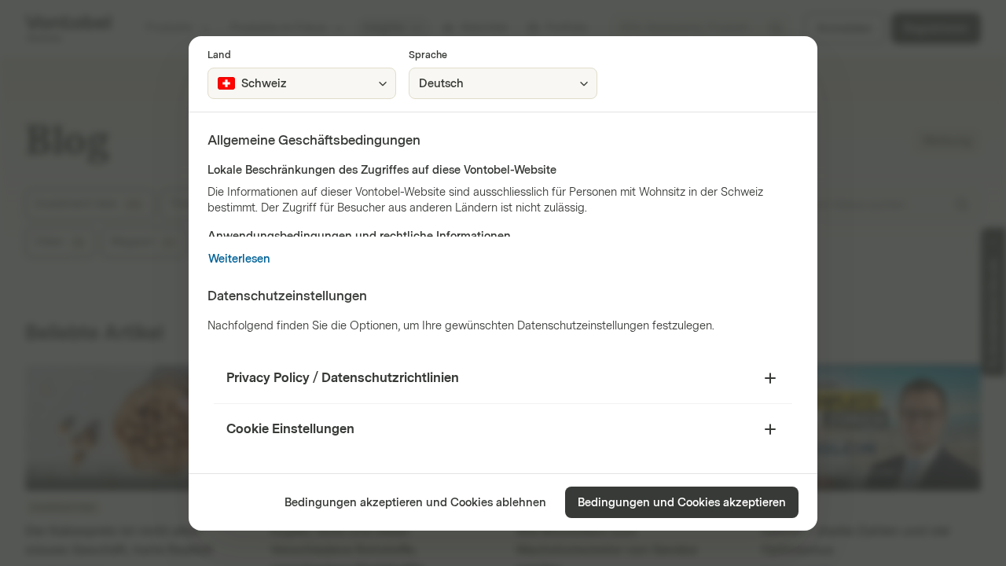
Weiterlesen (239, 259)
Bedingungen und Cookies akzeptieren (682, 502)
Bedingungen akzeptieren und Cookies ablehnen (415, 502)
